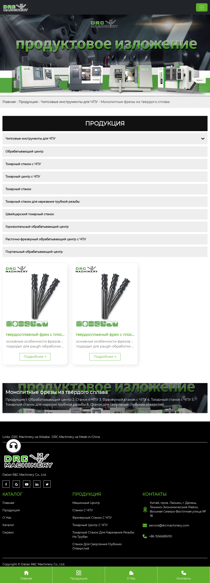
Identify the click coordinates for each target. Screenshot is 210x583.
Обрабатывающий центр (24, 151)
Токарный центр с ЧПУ (23, 176)
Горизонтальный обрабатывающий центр (37, 227)
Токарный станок (18, 189)
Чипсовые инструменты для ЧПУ (69, 102)
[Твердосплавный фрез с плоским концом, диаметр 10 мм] (104, 295)
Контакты (184, 575)
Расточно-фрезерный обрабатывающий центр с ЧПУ (46, 239)
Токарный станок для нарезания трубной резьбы (43, 201)
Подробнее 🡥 (35, 357)
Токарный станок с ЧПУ (23, 164)
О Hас (131, 575)
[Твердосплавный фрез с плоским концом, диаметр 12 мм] (34, 295)
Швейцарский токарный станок (30, 214)
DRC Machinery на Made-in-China (76, 437)
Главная (9, 102)
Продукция (28, 102)
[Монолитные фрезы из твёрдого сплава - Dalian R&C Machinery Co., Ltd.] (16, 7)
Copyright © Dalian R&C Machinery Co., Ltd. (33, 564)
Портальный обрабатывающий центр (34, 252)
